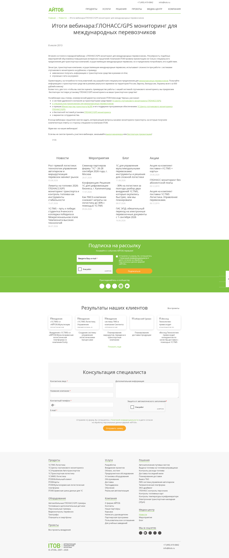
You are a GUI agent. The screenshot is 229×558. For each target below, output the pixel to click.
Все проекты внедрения (59, 530)
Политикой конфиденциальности (133, 258)
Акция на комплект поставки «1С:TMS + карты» (161, 168)
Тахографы (53, 514)
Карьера (109, 511)
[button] (174, 2)
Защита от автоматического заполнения (147, 401)
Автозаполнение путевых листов (154, 465)
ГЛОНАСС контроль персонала (153, 490)
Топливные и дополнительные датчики (66, 506)
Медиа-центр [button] (154, 9)
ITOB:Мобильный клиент (60, 479)
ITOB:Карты (53, 482)
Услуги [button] (106, 9)
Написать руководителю (116, 514)
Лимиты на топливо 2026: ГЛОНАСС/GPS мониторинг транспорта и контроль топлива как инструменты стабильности (63, 192)
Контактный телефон (61, 400)
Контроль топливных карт (151, 493)
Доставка (109, 482)
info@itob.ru (164, 2)
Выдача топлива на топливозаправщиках (158, 467)
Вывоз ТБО (144, 479)
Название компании (60, 391)
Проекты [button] (137, 9)
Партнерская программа (116, 517)
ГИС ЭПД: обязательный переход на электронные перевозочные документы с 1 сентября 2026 (131, 213)
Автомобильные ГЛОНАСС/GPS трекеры (67, 503)
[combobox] (53, 404)
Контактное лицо (59, 381)
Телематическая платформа (152, 485)
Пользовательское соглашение (119, 520)
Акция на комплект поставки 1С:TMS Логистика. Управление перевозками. (163, 195)
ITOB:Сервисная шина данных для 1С (65, 490)
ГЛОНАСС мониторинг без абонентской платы (165, 181)
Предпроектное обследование (119, 473)
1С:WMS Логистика (57, 476)
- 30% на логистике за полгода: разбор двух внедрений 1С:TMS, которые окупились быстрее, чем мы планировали (128, 192)
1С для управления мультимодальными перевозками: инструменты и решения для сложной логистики (130, 171)
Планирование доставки (150, 476)
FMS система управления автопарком (156, 482)
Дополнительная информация (129, 381)
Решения (121, 9)
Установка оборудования (117, 476)
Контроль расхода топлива (151, 470)
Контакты (109, 506)
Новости (143, 514)
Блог (141, 520)
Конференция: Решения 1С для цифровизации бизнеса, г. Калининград (96, 185)
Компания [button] (174, 9)
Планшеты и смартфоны (59, 517)
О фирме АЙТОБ (112, 503)
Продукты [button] (91, 9)
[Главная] (63, 545)
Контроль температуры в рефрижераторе (158, 496)
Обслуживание (112, 479)
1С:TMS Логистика (56, 465)
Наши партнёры (112, 509)
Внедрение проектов (115, 467)
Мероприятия (145, 517)
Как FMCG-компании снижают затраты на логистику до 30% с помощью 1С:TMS (94, 201)
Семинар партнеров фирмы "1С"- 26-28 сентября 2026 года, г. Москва (94, 170)
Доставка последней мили (151, 473)
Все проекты (173, 308)
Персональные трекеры (59, 509)
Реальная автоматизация (117, 490)
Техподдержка (111, 485)
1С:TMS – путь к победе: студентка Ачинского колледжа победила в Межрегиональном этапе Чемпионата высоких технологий (63, 215)
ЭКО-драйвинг (145, 487)
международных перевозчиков (153, 80)
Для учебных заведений (116, 523)
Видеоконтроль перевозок (60, 511)
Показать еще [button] (114, 346)
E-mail (53, 410)
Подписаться (134, 271)
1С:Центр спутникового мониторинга (65, 467)
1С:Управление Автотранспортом (64, 470)
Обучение (109, 487)
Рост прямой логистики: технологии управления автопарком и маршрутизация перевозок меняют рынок (63, 171)
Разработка (110, 465)
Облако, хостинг (112, 470)
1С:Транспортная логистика (61, 473)
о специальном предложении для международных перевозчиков (82, 103)
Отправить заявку (114, 428)
